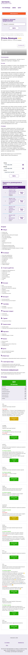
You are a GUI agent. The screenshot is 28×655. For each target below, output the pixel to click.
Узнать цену (22, 193)
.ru (6, 2)
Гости (5, 170)
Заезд (5, 163)
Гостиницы (7, 642)
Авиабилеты (21, 642)
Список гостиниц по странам (7, 33)
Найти (14, 28)
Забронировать (14, 13)
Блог (7, 645)
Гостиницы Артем (9, 35)
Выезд (5, 166)
